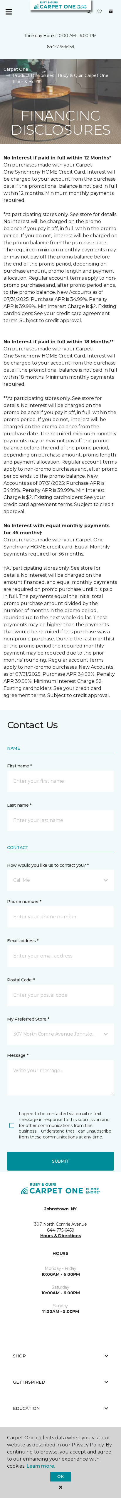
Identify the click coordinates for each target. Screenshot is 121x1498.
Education (26, 1408)
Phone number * (24, 901)
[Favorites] (99, 11)
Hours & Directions (60, 1235)
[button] (88, 11)
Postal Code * (20, 980)
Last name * (19, 805)
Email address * (22, 941)
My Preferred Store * (28, 1019)
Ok (60, 1476)
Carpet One (16, 69)
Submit (60, 1161)
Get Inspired (29, 1382)
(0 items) (111, 11)
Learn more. (40, 1466)
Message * (17, 1055)
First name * (19, 766)
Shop (19, 1356)
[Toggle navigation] (8, 12)
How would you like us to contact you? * (48, 865)
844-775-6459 (60, 46)
